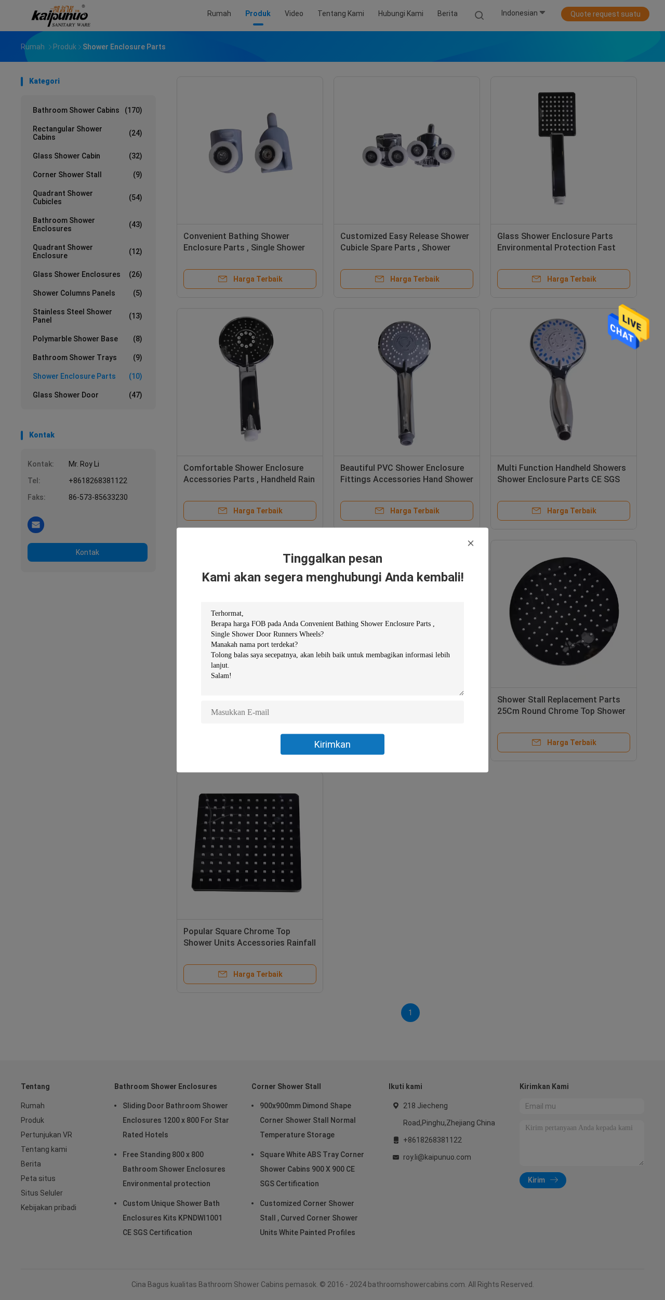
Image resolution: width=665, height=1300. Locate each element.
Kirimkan (332, 744)
